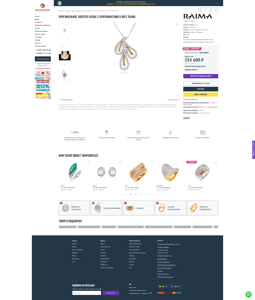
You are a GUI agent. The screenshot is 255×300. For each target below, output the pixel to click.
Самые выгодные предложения (89, 227)
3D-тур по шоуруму (40, 46)
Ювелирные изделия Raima (202, 227)
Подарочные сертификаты (43, 25)
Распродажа (38, 22)
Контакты (38, 43)
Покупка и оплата (40, 34)
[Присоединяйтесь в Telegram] (133, 284)
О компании (38, 37)
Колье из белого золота (68, 227)
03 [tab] (141, 194)
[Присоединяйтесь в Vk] (130, 284)
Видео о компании (200, 95)
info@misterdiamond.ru (164, 256)
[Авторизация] (210, 10)
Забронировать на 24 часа (201, 84)
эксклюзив (186, 118)
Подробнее (74, 176)
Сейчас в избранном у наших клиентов (159, 227)
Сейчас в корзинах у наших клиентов (130, 227)
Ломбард (37, 40)
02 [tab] (136, 194)
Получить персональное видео (200, 76)
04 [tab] (146, 194)
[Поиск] (215, 10)
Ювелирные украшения (182, 227)
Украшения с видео (108, 227)
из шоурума (214, 107)
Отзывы (37, 28)
